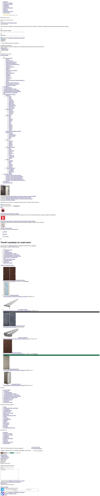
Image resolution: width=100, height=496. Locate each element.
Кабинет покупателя (8, 11)
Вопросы (5, 9)
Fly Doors (11, 169)
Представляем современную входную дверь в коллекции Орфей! (21, 196)
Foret (10, 149)
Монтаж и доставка (7, 2)
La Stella (11, 170)
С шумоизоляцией (7, 410)
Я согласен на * (13, 480)
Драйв (10, 142)
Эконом (5, 416)
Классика (11, 153)
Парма (11, 110)
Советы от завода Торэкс (6, 228)
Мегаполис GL (12, 105)
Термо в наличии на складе (9, 415)
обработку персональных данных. (16, 38)
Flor (10, 148)
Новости (3, 185)
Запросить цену (12, 493)
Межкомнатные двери (10, 259)
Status (10, 96)
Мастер (11, 144)
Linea (10, 121)
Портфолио (6, 5)
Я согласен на (13, 38)
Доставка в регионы (8, 4)
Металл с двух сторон (8, 413)
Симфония (11, 155)
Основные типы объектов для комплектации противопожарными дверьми (18, 221)
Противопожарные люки (9, 427)
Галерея (11, 100)
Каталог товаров (4, 55)
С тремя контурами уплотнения (10, 408)
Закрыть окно (4, 47)
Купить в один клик (16, 482)
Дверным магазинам (8, 7)
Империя (11, 103)
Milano (10, 161)
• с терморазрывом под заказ (9, 253)
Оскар (10, 145)
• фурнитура (6, 261)
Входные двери (8, 249)
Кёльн (10, 166)
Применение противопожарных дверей (10, 213)
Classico (11, 119)
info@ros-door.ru (38, 448)
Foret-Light (11, 150)
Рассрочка (5, 10)
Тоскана (11, 112)
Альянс (11, 99)
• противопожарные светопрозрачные (12, 256)
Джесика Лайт (12, 134)
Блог (2, 207)
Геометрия (11, 101)
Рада (10, 154)
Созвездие (11, 157)
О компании (6, 6)
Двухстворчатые (7, 419)
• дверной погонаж (7, 260)
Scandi (10, 126)
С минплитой (6, 409)
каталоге (34, 245)
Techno (10, 128)
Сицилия (11, 111)
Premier (11, 125)
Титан (10, 158)
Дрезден (11, 165)
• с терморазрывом (7, 252)
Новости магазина (6, 204)
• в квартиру (6, 251)
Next (10, 123)
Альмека (11, 133)
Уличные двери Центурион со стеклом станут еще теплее (19, 198)
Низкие (5, 421)
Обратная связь (4, 455)
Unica (10, 130)
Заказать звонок (13, 22)
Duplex (10, 120)
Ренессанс (11, 106)
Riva (10, 163)
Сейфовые (5, 420)
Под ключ (5, 425)
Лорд (10, 137)
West (10, 98)
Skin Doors (11, 171)
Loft (10, 122)
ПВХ (10, 172)
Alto (10, 116)
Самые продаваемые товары (7, 265)
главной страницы (12, 245)
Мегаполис (12, 104)
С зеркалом (6, 417)
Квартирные (6, 422)
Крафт (10, 143)
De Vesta (11, 160)
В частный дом (6, 411)
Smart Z (11, 127)
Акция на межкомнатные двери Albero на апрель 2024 (18, 197)
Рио (10, 138)
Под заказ (5, 426)
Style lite (11, 141)
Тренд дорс (11, 107)
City (10, 117)
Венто (10, 152)
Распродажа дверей (7, 262)
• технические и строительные (10, 257)
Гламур (11, 164)
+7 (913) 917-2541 (5, 49)
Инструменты (6, 12)
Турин (11, 114)
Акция (4, 406)
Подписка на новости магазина (8, 200)
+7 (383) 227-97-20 (5, 22)
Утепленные (6, 424)
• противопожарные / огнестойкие (11, 254)
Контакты (5, 1)
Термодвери (6, 414)
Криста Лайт (12, 136)
